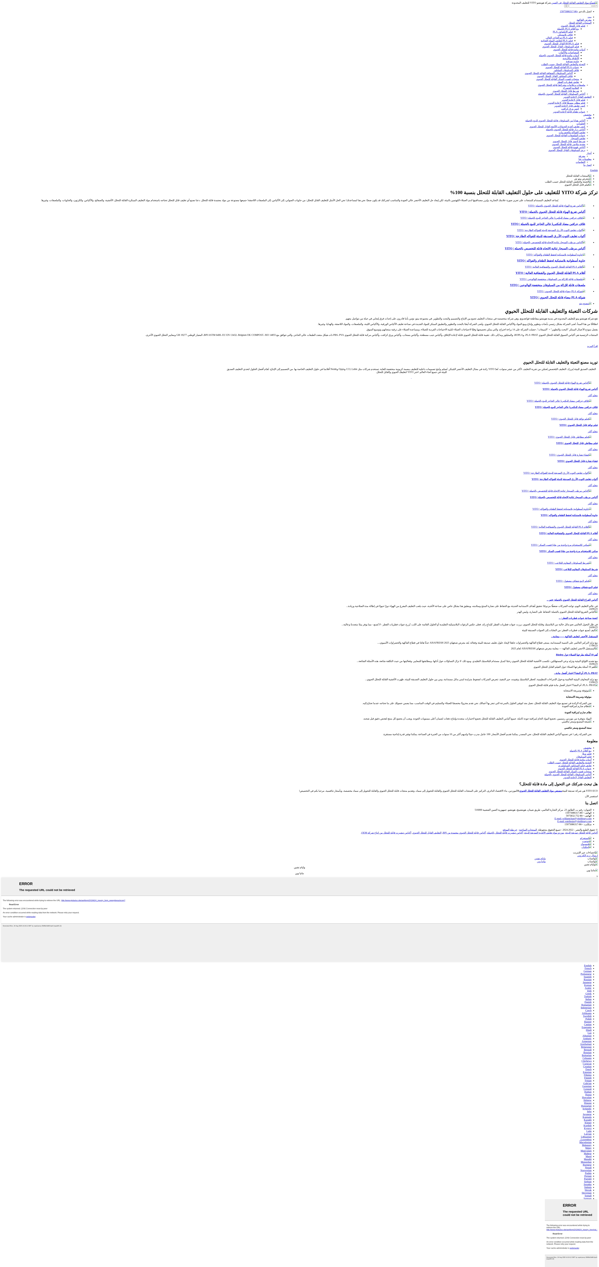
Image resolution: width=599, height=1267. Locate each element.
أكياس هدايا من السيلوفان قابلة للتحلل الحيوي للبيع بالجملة (555, 120)
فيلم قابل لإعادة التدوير (573, 100)
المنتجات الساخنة (528, 829)
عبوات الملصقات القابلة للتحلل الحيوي (565, 135)
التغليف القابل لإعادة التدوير (577, 97)
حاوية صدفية (572, 61)
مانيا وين (541, 861)
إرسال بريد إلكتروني (587, 855)
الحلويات (581, 123)
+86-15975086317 (569, 11)
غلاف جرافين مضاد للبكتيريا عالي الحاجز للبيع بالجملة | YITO (548, 224)
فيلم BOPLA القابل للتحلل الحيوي (561, 43)
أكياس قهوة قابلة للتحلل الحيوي (569, 147)
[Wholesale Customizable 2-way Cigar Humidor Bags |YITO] (550, 242)
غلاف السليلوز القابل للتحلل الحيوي (555, 76)
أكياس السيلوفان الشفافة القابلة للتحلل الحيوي (549, 73)
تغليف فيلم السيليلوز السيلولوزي (575, 765)
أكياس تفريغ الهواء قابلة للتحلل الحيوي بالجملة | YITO (552, 211)
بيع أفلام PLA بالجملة (568, 28)
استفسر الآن (591, 796)
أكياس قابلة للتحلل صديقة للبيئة (581, 832)
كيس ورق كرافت (570, 108)
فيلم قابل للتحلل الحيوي (573, 25)
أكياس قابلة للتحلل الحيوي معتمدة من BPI (464, 832)
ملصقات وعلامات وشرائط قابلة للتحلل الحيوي (561, 85)
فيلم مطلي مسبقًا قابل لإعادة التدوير (566, 102)
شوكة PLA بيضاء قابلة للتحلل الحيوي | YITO (557, 297)
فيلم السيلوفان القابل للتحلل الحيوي (560, 46)
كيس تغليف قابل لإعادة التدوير (569, 105)
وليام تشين (540, 858)
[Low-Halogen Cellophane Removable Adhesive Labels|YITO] (552, 279)
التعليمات (580, 162)
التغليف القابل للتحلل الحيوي (426, 832)
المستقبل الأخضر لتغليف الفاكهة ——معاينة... (574, 636)
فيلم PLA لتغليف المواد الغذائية (557, 40)
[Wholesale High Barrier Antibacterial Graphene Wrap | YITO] (552, 218)
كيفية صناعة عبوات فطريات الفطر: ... (578, 618)
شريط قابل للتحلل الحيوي (566, 91)
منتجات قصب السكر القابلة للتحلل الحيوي (557, 79)
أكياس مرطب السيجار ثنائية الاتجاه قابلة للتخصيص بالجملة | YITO (545, 248)
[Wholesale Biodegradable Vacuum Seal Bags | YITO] (556, 205)
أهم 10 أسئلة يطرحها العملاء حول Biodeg (577, 654)
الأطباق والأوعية (571, 58)
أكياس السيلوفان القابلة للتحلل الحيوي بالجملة (561, 94)
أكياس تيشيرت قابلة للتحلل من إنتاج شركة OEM (386, 832)
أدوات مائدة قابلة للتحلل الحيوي (569, 49)
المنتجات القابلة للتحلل (580, 23)
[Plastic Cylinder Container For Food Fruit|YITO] (555, 254)
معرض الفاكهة (584, 20)
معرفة (582, 156)
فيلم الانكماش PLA (563, 31)
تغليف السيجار (578, 138)
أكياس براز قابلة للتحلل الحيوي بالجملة (565, 129)
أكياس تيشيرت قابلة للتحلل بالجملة (505, 832)
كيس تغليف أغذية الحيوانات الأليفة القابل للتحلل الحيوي (557, 126)
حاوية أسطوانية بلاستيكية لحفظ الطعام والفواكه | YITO (551, 260)
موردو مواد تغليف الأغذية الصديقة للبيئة (544, 832)
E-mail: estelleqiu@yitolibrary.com (574, 821)
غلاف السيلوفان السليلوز (566, 70)
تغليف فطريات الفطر (568, 82)
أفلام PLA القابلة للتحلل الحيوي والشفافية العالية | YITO (550, 273)
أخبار (589, 153)
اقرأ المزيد (592, 346)
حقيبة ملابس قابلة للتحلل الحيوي (568, 144)
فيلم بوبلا (587, 753)
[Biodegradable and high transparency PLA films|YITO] (555, 266)
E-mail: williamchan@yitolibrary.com (573, 818)
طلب (589, 117)
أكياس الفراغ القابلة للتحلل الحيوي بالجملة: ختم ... (572, 600)
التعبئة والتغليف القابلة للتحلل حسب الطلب (563, 64)
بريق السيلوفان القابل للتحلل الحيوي (566, 150)
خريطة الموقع (510, 829)
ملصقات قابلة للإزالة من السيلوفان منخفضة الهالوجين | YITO (547, 285)
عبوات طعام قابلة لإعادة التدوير (569, 111)
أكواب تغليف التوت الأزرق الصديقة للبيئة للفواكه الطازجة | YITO (545, 236)
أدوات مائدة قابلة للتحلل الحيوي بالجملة (559, 55)
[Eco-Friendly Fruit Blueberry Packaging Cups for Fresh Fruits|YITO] (551, 230)
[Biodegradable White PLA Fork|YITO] (561, 291)
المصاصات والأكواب (569, 52)
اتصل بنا (587, 165)
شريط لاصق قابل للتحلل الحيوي (569, 141)
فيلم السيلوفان (584, 756)
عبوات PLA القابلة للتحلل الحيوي (562, 67)
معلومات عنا (585, 159)
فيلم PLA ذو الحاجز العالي (559, 37)
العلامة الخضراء (571, 88)
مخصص (587, 114)
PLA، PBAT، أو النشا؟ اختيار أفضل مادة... (576, 673)
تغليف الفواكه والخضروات (572, 132)
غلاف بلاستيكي (565, 34)
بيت (590, 17)
